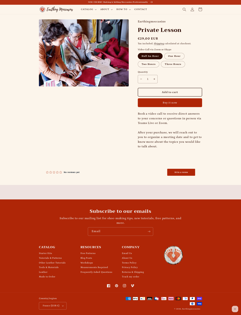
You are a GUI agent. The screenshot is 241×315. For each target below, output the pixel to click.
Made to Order (47, 277)
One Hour (174, 56)
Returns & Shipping (133, 272)
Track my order (130, 277)
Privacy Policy (130, 267)
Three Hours (173, 64)
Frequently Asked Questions (96, 272)
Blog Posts (86, 258)
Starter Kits (45, 253)
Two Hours (149, 64)
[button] (88, 9)
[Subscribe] (149, 231)
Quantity (143, 72)
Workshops (86, 263)
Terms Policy (129, 263)
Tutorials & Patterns (50, 258)
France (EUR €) (51, 305)
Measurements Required (94, 267)
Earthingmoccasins (191, 309)
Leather (43, 272)
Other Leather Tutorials (52, 263)
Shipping (159, 43)
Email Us (127, 253)
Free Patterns (88, 253)
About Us (127, 258)
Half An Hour (150, 56)
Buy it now (170, 102)
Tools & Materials (49, 267)
